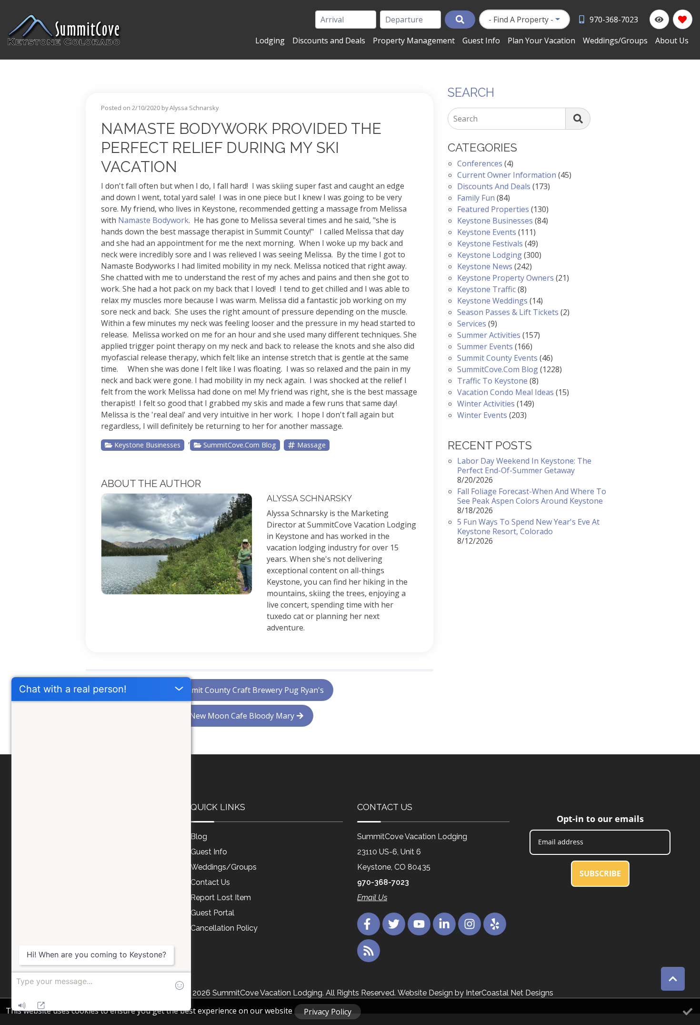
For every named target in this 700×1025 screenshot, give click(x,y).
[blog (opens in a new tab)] (368, 950)
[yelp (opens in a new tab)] (494, 924)
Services (471, 323)
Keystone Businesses (147, 444)
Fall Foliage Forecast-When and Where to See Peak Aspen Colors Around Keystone (531, 496)
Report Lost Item (220, 897)
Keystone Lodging (489, 255)
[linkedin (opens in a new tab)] (444, 924)
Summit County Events (497, 358)
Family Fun (476, 198)
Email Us (372, 897)
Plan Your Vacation (541, 40)
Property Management (414, 40)
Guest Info (481, 40)
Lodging (270, 40)
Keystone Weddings (492, 300)
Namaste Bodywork (153, 220)
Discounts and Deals (328, 40)
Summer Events (485, 346)
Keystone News (484, 266)
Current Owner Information (506, 175)
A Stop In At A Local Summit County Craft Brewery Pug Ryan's (214, 690)
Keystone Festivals (490, 243)
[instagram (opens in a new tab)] (469, 924)
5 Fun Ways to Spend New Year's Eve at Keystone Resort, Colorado (528, 527)
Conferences (479, 163)
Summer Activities (488, 335)
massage (311, 444)
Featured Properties (493, 209)
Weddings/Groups (615, 40)
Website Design (425, 992)
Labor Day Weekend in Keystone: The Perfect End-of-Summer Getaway (524, 466)
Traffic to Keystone (492, 380)
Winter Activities (486, 403)
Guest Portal (212, 912)
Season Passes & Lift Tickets (508, 312)
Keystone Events (486, 232)
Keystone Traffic (486, 289)
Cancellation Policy (224, 928)
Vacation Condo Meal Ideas (505, 392)
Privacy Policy (327, 1011)
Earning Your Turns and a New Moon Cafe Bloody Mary (194, 715)
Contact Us (210, 882)
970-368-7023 (383, 882)
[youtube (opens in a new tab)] (419, 924)
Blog (198, 836)
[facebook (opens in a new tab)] (368, 924)
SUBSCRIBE (600, 873)
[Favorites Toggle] (682, 19)
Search (465, 118)
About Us (672, 40)
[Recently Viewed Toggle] (659, 19)
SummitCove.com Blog (239, 444)
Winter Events (482, 415)
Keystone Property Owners (505, 278)
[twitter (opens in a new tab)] (393, 924)
